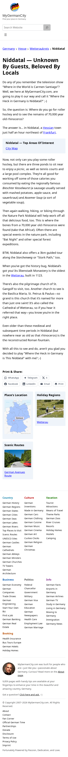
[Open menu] (6, 35)
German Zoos (53, 518)
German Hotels (10, 646)
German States (10, 510)
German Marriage (33, 627)
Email (47, 383)
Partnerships (9, 726)
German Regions (11, 506)
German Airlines (54, 596)
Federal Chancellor (30, 586)
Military (28, 596)
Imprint (7, 745)
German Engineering (9, 602)
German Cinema (33, 530)
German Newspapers (31, 613)
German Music (32, 526)
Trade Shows (9, 596)
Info (48, 579)
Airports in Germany (51, 590)
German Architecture (9, 571)
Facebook (13, 383)
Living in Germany (55, 608)
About (6, 711)
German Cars (31, 514)
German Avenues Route (14, 473)
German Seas (10, 518)
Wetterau (17, 275)
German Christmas (29, 548)
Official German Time (14, 722)
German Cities (10, 514)
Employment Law (33, 623)
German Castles (11, 542)
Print (60, 383)
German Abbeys (11, 553)
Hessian (48, 128)
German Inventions (30, 504)
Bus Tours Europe (12, 642)
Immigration (52, 619)
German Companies (8, 590)
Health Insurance (12, 638)
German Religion (33, 542)
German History (11, 502)
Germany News (54, 623)
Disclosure (8, 733)
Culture (29, 497)
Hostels (50, 534)
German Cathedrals (8, 548)
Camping (51, 538)
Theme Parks (53, 514)
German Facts (53, 584)
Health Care (30, 619)
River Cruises (53, 522)
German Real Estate (9, 625)
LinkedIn (31, 383)
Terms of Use (9, 737)
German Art (30, 534)
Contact (7, 714)
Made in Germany (33, 510)
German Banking (11, 619)
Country (8, 497)
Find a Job (8, 615)
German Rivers (10, 526)
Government (30, 592)
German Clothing (33, 518)
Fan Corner (8, 718)
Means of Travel (54, 510)
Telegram (32, 377)
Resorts (50, 526)
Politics (29, 579)
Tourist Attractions (52, 504)
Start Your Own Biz (11, 609)
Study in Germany (55, 604)
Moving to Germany (51, 614)
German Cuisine (32, 522)
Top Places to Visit (12, 530)
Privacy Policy (10, 741)
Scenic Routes (10, 534)
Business (8, 579)
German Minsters (12, 557)
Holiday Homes (54, 530)
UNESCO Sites (10, 538)
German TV (52, 600)
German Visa (31, 600)
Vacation (51, 497)
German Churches (12, 561)
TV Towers (8, 565)
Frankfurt (49, 132)
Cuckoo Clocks (31, 538)
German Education (29, 606)
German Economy (12, 584)
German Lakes (10, 522)
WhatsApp (13, 377)
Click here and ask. (30, 694)
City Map (12, 148)
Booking (8, 633)
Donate (6, 729)
